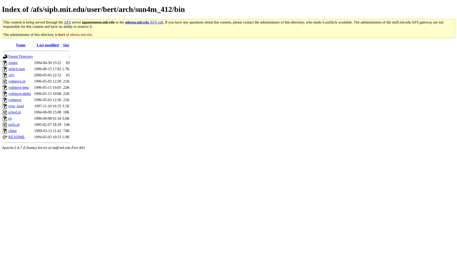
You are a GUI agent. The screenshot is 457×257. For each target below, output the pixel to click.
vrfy (11, 75)
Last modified (48, 45)
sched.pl (14, 112)
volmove (14, 100)
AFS (67, 22)
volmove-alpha (19, 94)
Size (66, 45)
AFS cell (144, 22)
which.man (16, 69)
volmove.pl (16, 81)
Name (20, 45)
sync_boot (16, 106)
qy (10, 118)
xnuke (13, 63)
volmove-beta (18, 87)
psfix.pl (14, 125)
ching (12, 131)
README (16, 137)
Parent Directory (20, 56)
